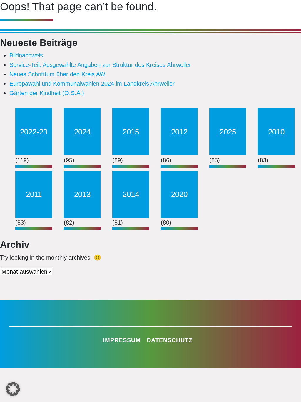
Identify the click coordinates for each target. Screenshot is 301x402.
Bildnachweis (26, 55)
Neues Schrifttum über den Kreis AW (57, 74)
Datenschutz (170, 340)
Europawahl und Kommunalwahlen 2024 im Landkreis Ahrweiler (92, 83)
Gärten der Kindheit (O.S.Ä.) (46, 93)
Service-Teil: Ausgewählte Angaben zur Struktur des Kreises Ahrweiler (100, 65)
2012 (179, 131)
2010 (276, 131)
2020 (179, 194)
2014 (131, 194)
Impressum (122, 340)
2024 (82, 131)
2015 (131, 131)
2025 (228, 131)
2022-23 (33, 131)
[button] (13, 389)
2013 (82, 194)
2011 (34, 194)
